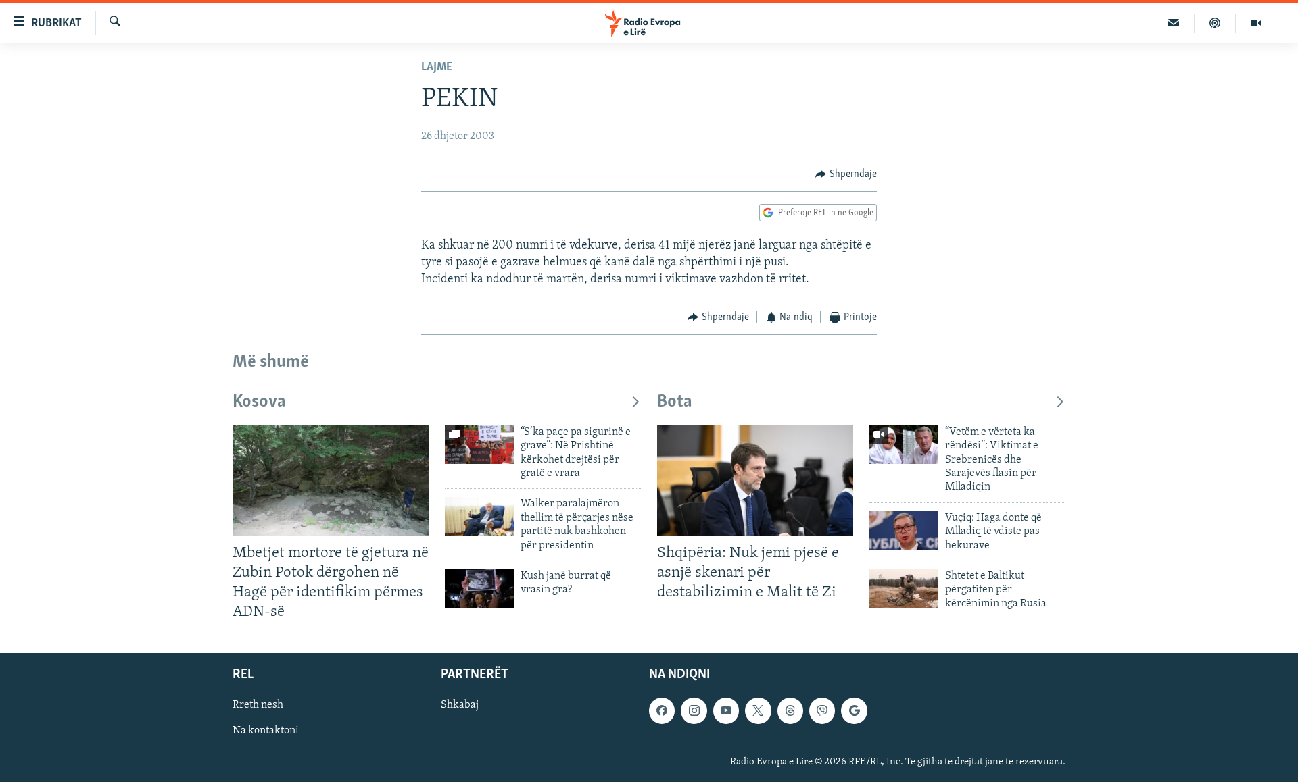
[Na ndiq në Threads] (790, 711)
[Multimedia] (1256, 23)
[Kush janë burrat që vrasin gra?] (479, 588)
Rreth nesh (258, 705)
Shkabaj (460, 705)
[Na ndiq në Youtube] (726, 711)
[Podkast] (1215, 23)
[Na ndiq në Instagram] (693, 711)
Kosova (259, 402)
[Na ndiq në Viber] (822, 711)
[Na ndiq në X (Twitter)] (758, 711)
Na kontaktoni (266, 731)
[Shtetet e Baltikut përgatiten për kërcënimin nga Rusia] (903, 588)
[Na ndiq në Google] (854, 711)
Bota (674, 402)
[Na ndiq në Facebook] (662, 711)
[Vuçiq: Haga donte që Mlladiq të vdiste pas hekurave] (903, 530)
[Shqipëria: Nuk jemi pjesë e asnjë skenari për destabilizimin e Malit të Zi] (755, 480)
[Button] (846, 174)
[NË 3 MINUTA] (1174, 23)
